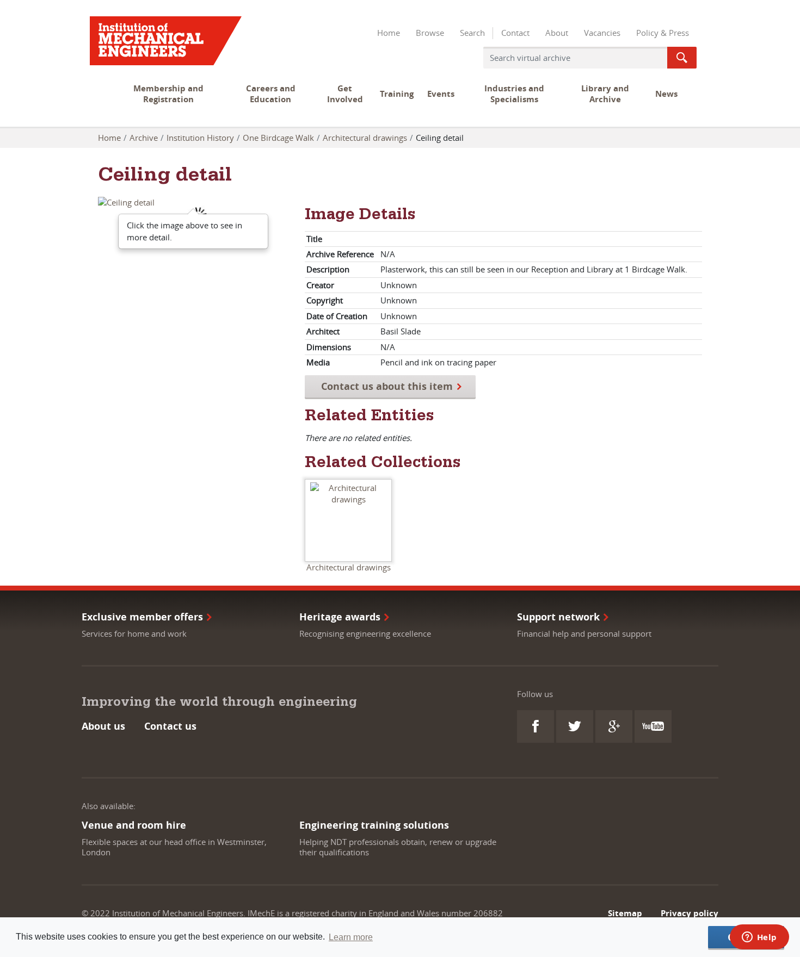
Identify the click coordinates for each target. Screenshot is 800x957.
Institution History (200, 137)
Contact (515, 32)
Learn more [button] (351, 937)
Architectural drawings (365, 137)
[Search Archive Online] (682, 58)
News (666, 94)
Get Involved (345, 94)
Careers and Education (271, 94)
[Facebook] (535, 726)
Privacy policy (689, 913)
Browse (430, 32)
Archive (144, 137)
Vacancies (602, 32)
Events (440, 94)
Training (397, 94)
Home (388, 32)
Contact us (170, 726)
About (556, 32)
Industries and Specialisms (514, 94)
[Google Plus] (613, 726)
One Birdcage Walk (278, 137)
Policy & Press (662, 32)
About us (103, 726)
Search (472, 32)
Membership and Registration (168, 94)
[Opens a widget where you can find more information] (759, 938)
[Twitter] (574, 726)
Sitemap (625, 913)
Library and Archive (605, 94)
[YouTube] (653, 726)
